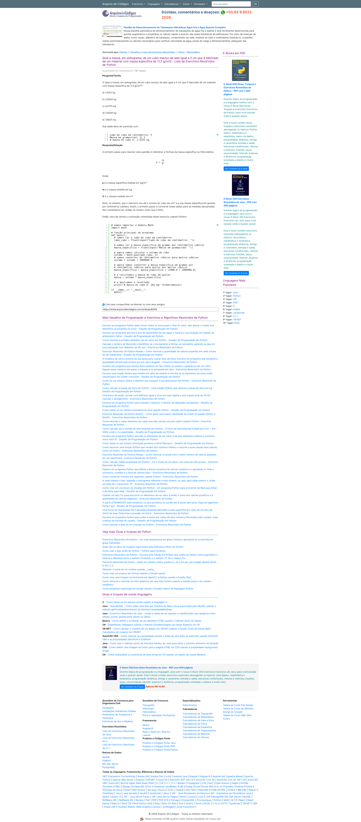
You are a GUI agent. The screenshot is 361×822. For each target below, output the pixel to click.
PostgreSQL (108, 767)
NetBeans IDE (109, 800)
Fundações (108, 707)
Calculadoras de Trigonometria (199, 730)
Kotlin (183, 796)
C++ (235, 316)
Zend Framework (186, 806)
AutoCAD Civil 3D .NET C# (231, 779)
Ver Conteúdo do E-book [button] (236, 168)
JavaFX (143, 793)
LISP (208, 796)
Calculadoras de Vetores (196, 737)
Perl (148, 800)
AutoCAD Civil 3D (205, 779)
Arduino (140, 779)
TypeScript (235, 803)
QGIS (226, 800)
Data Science (190, 705)
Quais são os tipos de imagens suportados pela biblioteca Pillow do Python (142, 546)
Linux (200, 796)
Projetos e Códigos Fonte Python (160, 749)
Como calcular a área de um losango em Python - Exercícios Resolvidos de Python (146, 524)
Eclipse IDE (138, 786)
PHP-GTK (164, 800)
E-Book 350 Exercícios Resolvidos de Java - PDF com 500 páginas (240, 202)
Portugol (175, 800)
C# (234, 299)
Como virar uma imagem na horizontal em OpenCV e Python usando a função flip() (146, 577)
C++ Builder (178, 783)
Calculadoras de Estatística (197, 727)
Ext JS (218, 786)
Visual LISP (109, 806)
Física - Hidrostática (189, 52)
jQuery (146, 725)
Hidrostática (149, 711)
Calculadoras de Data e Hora (198, 720)
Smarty (189, 803)
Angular (194, 776)
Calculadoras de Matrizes (196, 733)
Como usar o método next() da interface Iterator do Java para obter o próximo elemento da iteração (164, 643)
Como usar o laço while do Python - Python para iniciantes (133, 550)
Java (235, 292)
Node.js (140, 800)
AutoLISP (114, 783)
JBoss (166, 793)
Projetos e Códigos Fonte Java (159, 742)
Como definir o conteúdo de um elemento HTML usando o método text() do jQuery (157, 620)
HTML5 (231, 789)
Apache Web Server (123, 779)
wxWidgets (169, 806)
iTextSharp (108, 793)
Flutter (249, 786)
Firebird (106, 760)
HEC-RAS (191, 789)
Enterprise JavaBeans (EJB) (168, 786)
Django (126, 786)
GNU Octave (138, 789)
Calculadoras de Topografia (198, 713)
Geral (127, 789)
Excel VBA (207, 786)
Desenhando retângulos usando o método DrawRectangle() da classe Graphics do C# (154, 624)
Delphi (236, 309)
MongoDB (217, 796)
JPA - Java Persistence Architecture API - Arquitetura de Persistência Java (211, 793)
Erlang (188, 786)
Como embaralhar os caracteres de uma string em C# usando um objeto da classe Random (157, 654)
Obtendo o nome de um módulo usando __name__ (129, 569)
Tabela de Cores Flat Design (238, 705)
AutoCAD (163, 779)
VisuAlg (122, 806)
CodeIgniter (193, 783)
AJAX (168, 776)
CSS (204, 783)
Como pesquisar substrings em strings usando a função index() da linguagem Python (147, 588)
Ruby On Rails (169, 803)
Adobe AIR (143, 776)
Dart (210, 783)
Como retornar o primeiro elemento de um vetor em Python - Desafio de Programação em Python (154, 340)
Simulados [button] (200, 4)
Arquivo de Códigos (115, 4)
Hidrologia (148, 708)
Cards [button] (186, 4)
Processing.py (204, 800)
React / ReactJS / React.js (156, 731)
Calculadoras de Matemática (198, 717)
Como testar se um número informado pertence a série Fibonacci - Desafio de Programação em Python (157, 443)
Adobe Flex (157, 776)
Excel (197, 786)
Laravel (146, 735)
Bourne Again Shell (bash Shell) (137, 783)
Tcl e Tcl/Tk (220, 803)
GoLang (152, 789)
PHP (235, 302)
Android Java (180, 776)
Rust (181, 803)
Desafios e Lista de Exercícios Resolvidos (152, 52)
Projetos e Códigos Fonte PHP (159, 746)
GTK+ (171, 789)
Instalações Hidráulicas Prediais (119, 711)
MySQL (106, 757)
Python (123, 52)
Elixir (149, 786)
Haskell (180, 789)
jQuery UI (116, 796)
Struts (198, 803)
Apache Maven (235, 776)
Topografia (148, 705)
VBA (255, 803)
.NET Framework (111, 776)
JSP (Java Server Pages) (164, 796)
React (242, 800)
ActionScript (129, 776)
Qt (232, 800)
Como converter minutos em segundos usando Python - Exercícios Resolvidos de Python (150, 476)
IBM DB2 (242, 789)
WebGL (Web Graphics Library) (144, 806)
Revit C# (126, 803)
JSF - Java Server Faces (136, 796)
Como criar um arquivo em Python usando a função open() (133, 573)
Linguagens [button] (154, 4)
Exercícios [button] (138, 4)
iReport (253, 789)
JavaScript (239, 312)
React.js (115, 803)
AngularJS (148, 728)
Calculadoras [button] (171, 4)
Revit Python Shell (142, 803)
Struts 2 (208, 803)
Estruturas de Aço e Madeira (117, 721)
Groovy (162, 789)
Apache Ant (219, 776)
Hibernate (203, 789)
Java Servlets (130, 793)
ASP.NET (150, 779)
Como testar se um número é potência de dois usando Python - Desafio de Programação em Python (156, 410)
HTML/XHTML (218, 789)
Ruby (237, 322)
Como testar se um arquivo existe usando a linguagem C (136, 602)
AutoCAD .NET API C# (181, 779)
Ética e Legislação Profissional (159, 715)
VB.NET (237, 319)
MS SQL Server (110, 763)
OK (255, 4)
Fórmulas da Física (112, 789)
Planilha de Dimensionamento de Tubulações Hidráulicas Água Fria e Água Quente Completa (174, 27)
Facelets (228, 786)
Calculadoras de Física (195, 723)
